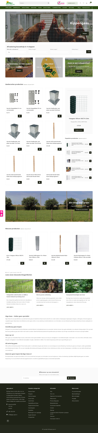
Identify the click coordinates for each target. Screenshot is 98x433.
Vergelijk (74, 398)
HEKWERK (33, 7)
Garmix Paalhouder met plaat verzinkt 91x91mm (53, 109)
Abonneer (72, 378)
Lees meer (10, 307)
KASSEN (65, 7)
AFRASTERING (25, 7)
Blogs (79, 7)
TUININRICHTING (56, 7)
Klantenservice (86, 7)
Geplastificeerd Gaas (33, 403)
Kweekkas (30, 410)
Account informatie (76, 391)
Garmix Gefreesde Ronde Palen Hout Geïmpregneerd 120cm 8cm (14, 176)
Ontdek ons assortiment (82, 209)
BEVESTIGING (46, 7)
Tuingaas (30, 393)
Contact (52, 407)
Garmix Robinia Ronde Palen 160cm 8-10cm (59, 257)
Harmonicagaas (32, 396)
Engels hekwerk (32, 415)
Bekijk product (78, 130)
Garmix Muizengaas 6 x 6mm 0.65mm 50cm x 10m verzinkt (82, 257)
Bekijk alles (82, 138)
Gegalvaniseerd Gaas (33, 405)
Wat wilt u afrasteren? (12, 49)
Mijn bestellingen (76, 393)
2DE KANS (71, 7)
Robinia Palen (31, 391)
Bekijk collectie (28, 84)
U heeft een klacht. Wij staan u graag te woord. (59, 413)
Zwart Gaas (31, 400)
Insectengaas (31, 407)
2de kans (52, 416)
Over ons (52, 393)
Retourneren (53, 398)
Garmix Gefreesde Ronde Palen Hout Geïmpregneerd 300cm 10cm (54, 143)
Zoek (89, 51)
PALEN (40, 7)
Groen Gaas (31, 398)
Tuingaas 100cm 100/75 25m (79, 118)
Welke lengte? (53, 49)
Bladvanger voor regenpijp (34, 412)
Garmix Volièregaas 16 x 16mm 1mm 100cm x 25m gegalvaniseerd (37, 257)
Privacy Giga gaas (54, 400)
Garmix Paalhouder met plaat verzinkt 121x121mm (33, 143)
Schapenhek (31, 417)
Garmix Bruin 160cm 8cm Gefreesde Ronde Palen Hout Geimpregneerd (33, 176)
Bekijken (85, 33)
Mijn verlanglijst (75, 396)
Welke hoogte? (32, 49)
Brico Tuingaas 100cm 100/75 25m (15, 257)
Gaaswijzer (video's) (55, 418)
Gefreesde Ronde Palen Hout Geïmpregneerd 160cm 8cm (53, 176)
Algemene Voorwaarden (56, 396)
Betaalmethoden (54, 403)
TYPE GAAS (8, 7)
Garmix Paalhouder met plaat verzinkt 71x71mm (13, 143)
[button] (6, 27)
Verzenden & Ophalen (55, 405)
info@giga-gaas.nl (12, 414)
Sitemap (52, 410)
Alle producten (75, 400)
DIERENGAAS (16, 7)
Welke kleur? (75, 49)
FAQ (51, 391)
